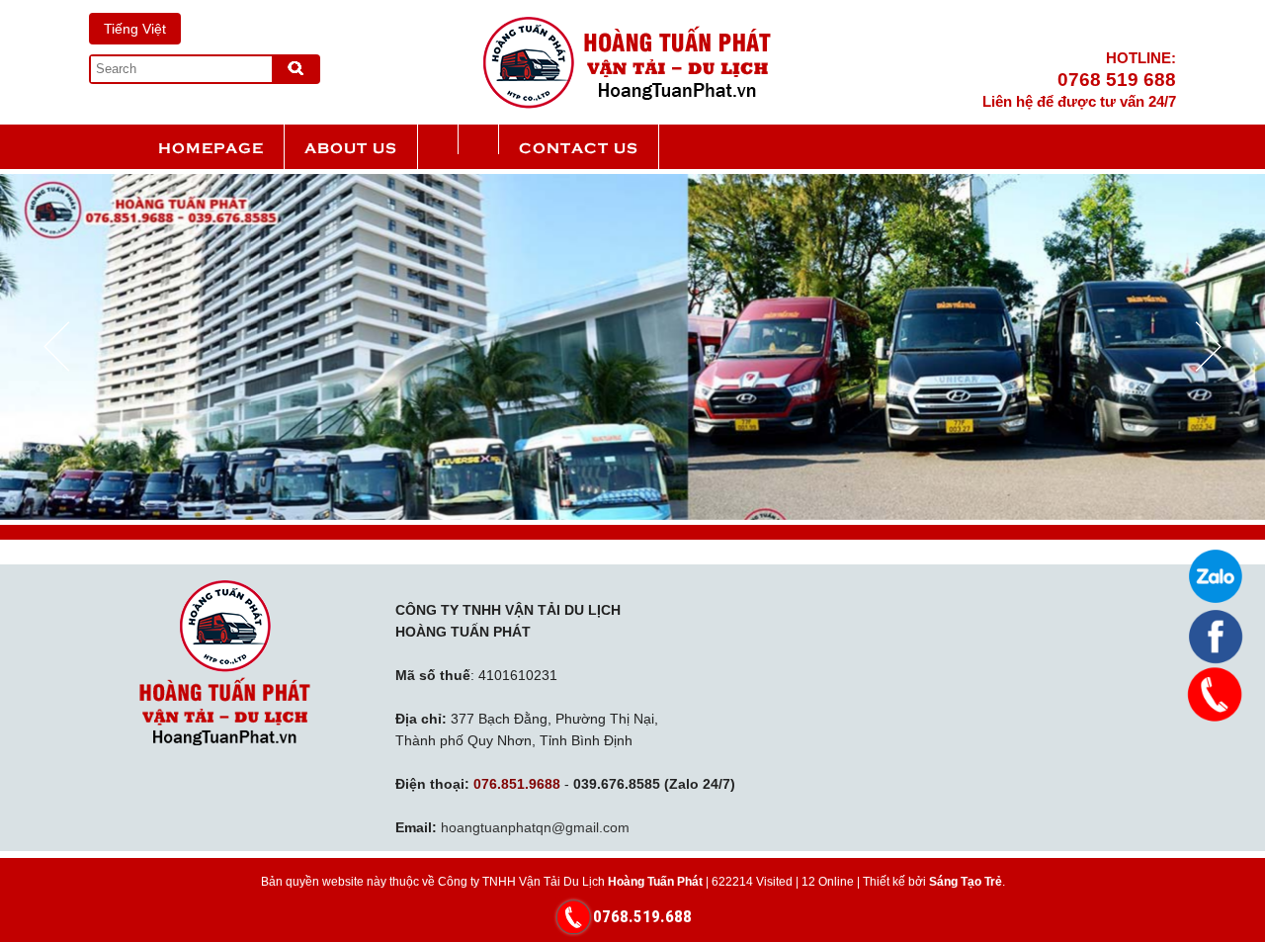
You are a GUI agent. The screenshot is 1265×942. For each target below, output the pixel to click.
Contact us (578, 146)
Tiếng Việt (135, 29)
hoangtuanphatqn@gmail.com (535, 827)
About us (350, 146)
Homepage (211, 146)
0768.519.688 (642, 916)
